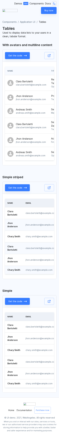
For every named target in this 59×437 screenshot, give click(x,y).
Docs (48, 3)
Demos (21, 3)
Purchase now (42, 410)
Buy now (48, 10)
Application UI (27, 21)
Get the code (15, 55)
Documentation (24, 410)
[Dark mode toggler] (54, 3)
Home (11, 410)
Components (36, 3)
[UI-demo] (10, 10)
